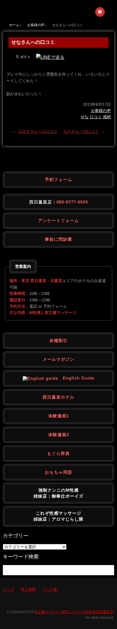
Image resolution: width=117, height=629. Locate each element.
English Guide (76, 378)
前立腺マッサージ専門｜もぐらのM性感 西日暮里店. (74, 612)
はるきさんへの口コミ (38, 131)
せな (85, 117)
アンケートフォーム (58, 220)
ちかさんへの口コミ (81, 131)
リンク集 (49, 589)
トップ (8, 589)
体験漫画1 (58, 415)
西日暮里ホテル (58, 397)
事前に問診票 (58, 239)
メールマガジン (58, 359)
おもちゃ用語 (58, 472)
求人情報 (28, 589)
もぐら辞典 (58, 453)
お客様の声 (101, 110)
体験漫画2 (58, 434)
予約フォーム (58, 179)
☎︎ (100, 12)
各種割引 (58, 340)
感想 (107, 117)
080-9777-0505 (72, 202)
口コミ (96, 117)
